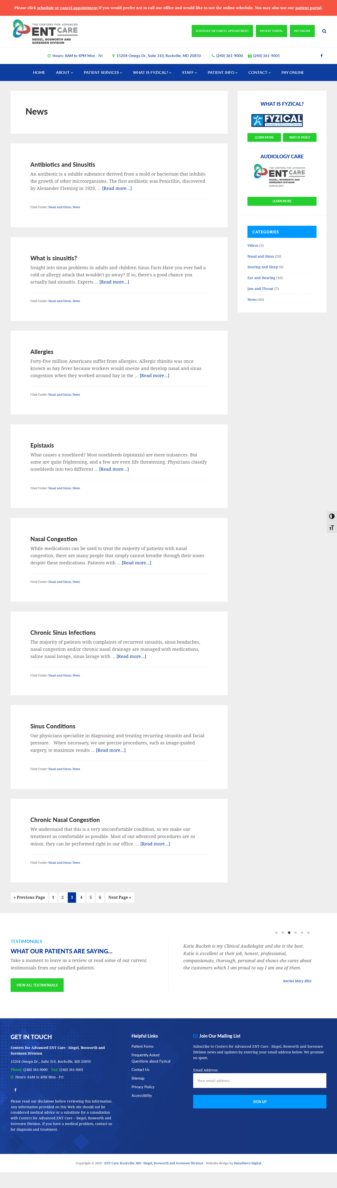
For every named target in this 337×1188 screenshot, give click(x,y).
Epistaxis (42, 445)
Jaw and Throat (260, 289)
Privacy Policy (142, 1086)
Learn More (264, 137)
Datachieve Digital (247, 1163)
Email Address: (205, 1070)
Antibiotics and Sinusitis (62, 164)
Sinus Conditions (52, 726)
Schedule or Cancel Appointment (222, 31)
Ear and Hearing (261, 278)
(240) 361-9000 (229, 55)
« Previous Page (29, 899)
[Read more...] (117, 188)
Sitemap (137, 1078)
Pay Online (302, 31)
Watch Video (299, 137)
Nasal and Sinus (59, 207)
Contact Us (140, 1069)
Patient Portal (271, 31)
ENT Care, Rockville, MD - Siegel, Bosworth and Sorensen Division (54, 31)
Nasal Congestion (53, 538)
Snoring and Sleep (262, 267)
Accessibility (141, 1095)
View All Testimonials (37, 985)
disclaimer (46, 1101)
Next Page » (119, 899)
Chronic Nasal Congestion (65, 819)
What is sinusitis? (53, 258)
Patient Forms (142, 1046)
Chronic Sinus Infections (63, 632)
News (76, 207)
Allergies (42, 351)
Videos (252, 245)
